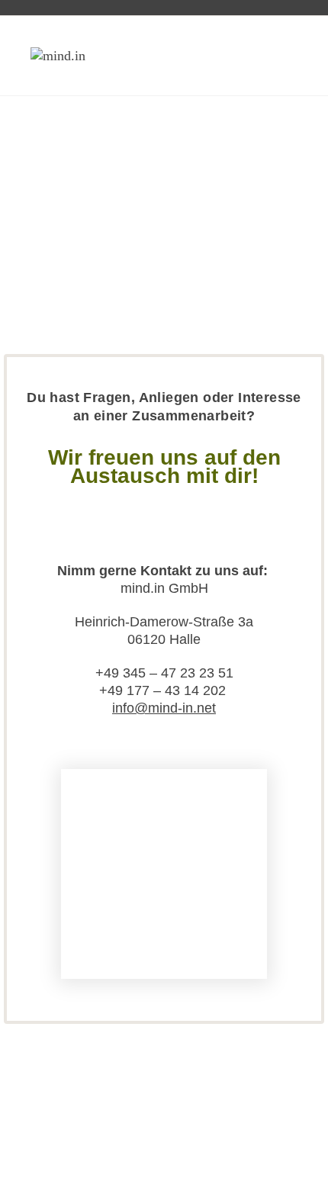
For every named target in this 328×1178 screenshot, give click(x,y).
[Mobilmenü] (292, 55)
